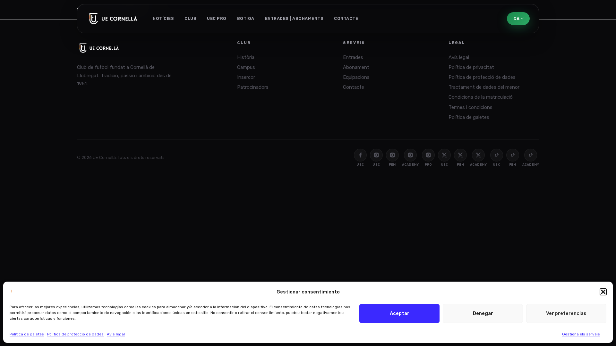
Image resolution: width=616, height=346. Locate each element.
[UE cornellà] (113, 18)
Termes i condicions (470, 107)
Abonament (356, 67)
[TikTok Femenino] (512, 155)
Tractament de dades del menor (484, 87)
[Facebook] (360, 155)
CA (516, 18)
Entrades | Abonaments (294, 18)
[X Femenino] (460, 155)
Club (190, 18)
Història (245, 57)
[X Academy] (478, 155)
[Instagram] (376, 155)
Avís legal (116, 334)
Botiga (245, 18)
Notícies (163, 18)
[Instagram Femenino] (392, 155)
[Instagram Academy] (410, 155)
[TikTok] (496, 155)
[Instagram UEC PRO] (428, 155)
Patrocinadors (253, 87)
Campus (246, 67)
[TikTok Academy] (530, 155)
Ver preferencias (566, 313)
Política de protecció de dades (75, 334)
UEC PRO (217, 18)
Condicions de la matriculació (481, 97)
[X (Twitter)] (444, 155)
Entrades (353, 57)
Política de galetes (27, 334)
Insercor (246, 77)
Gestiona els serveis (581, 334)
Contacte (346, 18)
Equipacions (356, 77)
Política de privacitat (471, 67)
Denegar (483, 313)
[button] (603, 292)
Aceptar (399, 313)
